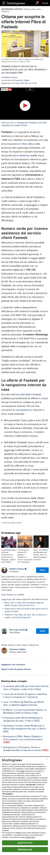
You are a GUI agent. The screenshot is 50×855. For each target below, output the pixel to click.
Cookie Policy (30, 837)
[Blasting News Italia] (16, 3)
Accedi (45, 3)
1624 (22, 771)
